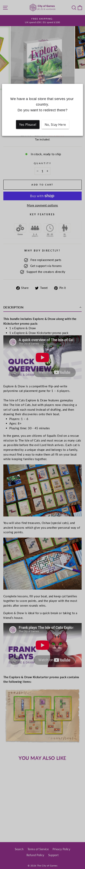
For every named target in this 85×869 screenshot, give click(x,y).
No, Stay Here (55, 124)
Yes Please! (27, 124)
